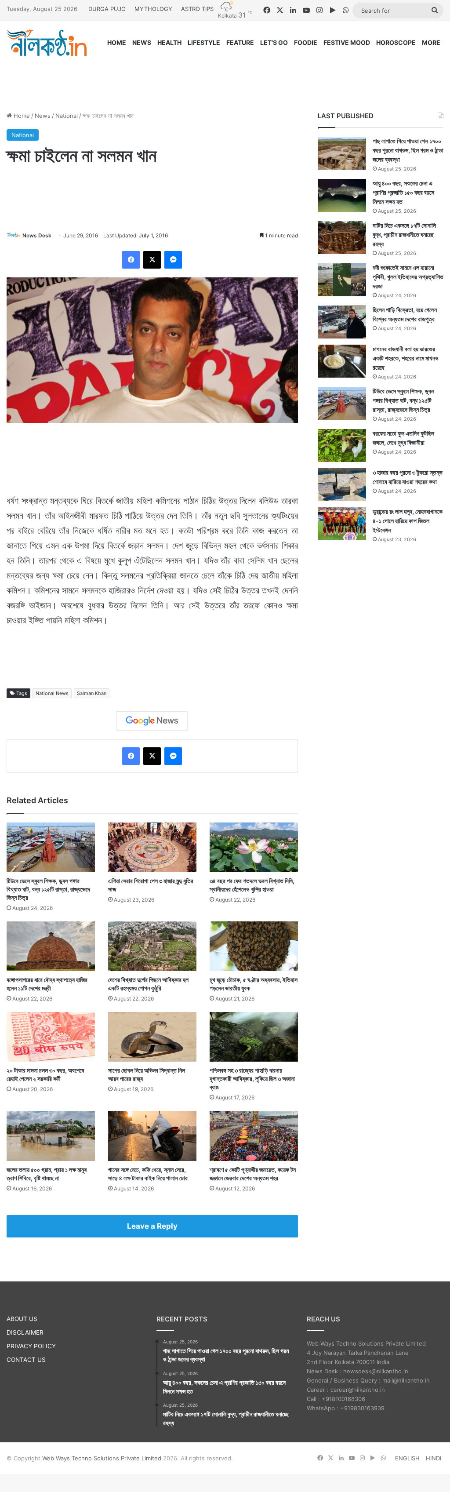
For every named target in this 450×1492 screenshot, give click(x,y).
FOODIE (305, 42)
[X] (152, 260)
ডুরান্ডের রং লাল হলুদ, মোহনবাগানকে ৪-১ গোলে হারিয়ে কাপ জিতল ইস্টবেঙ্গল (408, 521)
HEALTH (169, 42)
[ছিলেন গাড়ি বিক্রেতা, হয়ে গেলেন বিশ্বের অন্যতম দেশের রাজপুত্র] (342, 322)
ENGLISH (407, 1458)
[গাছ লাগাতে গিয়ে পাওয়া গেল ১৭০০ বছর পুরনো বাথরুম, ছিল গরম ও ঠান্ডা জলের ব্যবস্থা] (342, 153)
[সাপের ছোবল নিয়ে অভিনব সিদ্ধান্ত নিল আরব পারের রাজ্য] (152, 1037)
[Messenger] (173, 260)
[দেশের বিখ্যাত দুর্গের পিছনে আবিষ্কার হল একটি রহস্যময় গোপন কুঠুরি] (152, 946)
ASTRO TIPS (197, 8)
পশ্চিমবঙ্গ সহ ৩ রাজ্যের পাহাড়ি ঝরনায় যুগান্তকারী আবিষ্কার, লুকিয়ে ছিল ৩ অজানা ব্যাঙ (252, 1078)
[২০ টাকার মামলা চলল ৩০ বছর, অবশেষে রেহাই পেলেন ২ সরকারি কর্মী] (51, 1037)
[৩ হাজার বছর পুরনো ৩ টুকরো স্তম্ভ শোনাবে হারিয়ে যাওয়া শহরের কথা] (342, 484)
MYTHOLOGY (153, 8)
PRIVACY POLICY (31, 1346)
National (66, 115)
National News (52, 693)
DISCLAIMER (25, 1332)
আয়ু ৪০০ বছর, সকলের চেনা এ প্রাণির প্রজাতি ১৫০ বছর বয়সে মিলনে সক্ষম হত (403, 192)
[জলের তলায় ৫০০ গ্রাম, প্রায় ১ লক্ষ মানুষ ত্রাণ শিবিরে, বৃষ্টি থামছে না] (51, 1136)
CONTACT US (26, 1359)
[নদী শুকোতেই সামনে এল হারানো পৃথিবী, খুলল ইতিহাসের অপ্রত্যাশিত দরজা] (342, 279)
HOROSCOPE (396, 42)
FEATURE (240, 42)
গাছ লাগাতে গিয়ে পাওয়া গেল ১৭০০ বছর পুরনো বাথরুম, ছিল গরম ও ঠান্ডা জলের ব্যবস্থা (408, 150)
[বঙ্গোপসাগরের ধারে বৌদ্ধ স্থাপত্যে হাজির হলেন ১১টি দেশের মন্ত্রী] (51, 946)
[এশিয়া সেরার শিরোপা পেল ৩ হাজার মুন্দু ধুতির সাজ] (152, 847)
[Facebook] (131, 260)
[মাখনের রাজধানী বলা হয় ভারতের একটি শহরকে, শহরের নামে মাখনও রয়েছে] (342, 361)
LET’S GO (274, 42)
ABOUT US (22, 1318)
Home (21, 115)
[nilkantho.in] (47, 42)
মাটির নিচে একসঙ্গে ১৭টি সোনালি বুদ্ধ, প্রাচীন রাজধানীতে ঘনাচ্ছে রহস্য (404, 234)
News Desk (36, 235)
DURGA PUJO (107, 8)
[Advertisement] (225, 75)
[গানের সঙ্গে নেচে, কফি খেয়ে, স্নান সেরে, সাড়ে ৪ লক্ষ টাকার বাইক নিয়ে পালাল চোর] (152, 1136)
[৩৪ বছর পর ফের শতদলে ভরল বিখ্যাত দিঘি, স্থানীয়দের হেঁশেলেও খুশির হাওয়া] (254, 847)
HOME (116, 42)
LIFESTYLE (204, 42)
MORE (431, 42)
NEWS (141, 42)
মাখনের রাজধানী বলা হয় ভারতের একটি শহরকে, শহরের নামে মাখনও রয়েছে (406, 358)
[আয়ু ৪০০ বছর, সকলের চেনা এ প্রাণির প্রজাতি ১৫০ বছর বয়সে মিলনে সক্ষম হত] (342, 195)
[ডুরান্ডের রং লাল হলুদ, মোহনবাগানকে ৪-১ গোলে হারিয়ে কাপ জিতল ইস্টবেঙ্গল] (342, 523)
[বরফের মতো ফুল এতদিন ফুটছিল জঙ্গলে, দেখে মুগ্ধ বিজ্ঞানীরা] (342, 445)
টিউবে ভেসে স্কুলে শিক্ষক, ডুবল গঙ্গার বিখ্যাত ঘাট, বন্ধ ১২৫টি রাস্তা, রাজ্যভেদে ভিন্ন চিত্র (48, 889)
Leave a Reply (152, 1226)
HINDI (433, 1458)
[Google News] (152, 721)
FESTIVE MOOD (346, 42)
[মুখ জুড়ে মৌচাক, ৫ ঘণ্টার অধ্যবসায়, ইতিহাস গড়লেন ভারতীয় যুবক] (254, 946)
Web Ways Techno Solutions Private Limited (101, 1458)
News (43, 115)
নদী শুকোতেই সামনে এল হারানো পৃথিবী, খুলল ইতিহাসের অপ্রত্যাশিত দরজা (408, 277)
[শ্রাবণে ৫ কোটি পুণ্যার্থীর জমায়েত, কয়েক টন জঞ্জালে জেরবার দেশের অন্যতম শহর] (254, 1136)
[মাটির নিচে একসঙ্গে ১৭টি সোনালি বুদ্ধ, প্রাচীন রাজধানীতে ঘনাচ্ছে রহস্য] (342, 237)
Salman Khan (91, 693)
